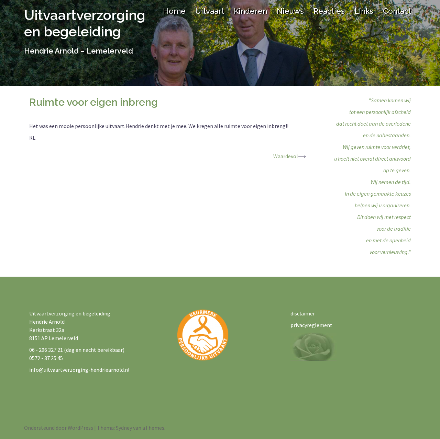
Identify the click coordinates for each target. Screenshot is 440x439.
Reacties (329, 11)
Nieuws (290, 11)
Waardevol (285, 156)
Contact (397, 11)
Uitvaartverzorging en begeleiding (84, 23)
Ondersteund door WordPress (58, 427)
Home (174, 11)
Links (363, 11)
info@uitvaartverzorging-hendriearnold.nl (79, 369)
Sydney (124, 427)
